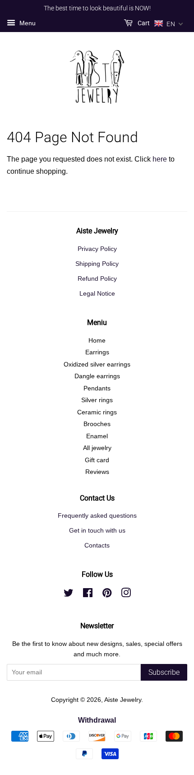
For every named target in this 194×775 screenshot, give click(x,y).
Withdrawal (97, 720)
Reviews (97, 472)
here (159, 159)
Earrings (97, 352)
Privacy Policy (97, 249)
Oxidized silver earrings (97, 364)
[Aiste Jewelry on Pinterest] (107, 594)
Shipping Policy (97, 263)
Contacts (97, 545)
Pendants (97, 388)
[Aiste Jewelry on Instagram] (126, 594)
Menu (27, 23)
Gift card (97, 460)
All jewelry (97, 448)
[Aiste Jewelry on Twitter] (69, 594)
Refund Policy (97, 278)
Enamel (97, 436)
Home (97, 340)
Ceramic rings (97, 412)
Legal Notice (97, 293)
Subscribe (164, 672)
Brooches (97, 424)
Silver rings (97, 400)
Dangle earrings (97, 376)
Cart (143, 23)
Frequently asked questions (97, 515)
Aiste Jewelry (122, 699)
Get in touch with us (97, 530)
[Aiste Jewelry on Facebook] (88, 594)
